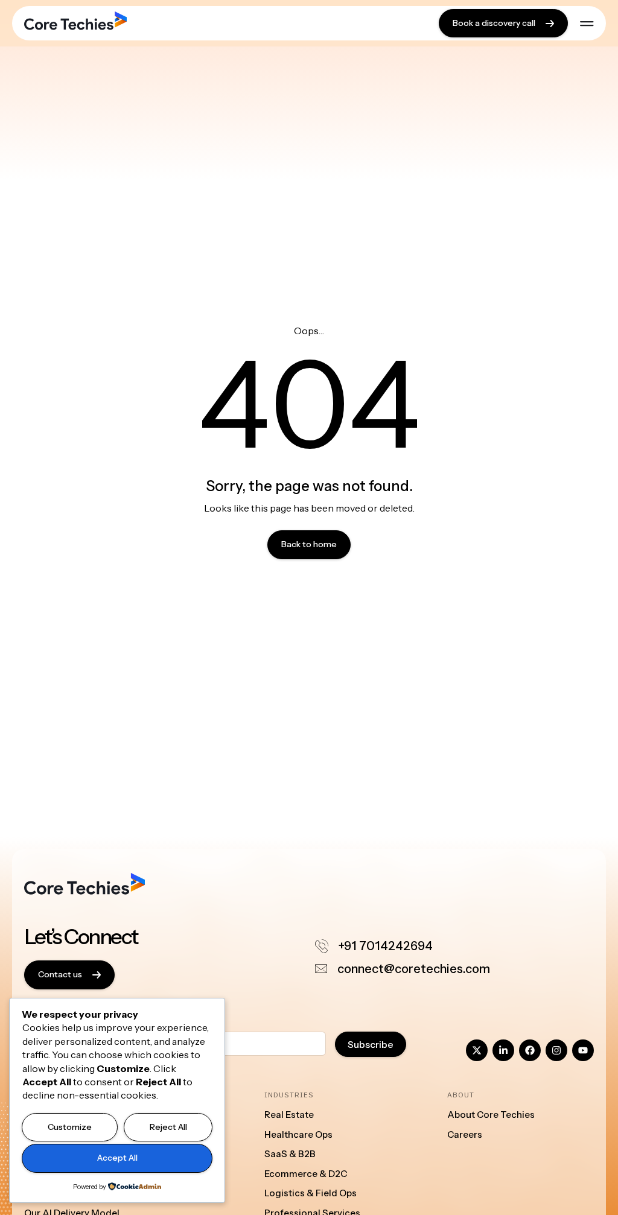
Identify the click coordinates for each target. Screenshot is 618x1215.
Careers (464, 1134)
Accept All (117, 1157)
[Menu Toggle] (587, 23)
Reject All (168, 1126)
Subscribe (370, 1044)
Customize (70, 1126)
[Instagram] (556, 1050)
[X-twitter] (477, 1050)
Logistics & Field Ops (310, 1193)
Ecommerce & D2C (305, 1173)
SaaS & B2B (290, 1153)
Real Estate (289, 1114)
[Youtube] (583, 1050)
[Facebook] (530, 1050)
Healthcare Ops (298, 1134)
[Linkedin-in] (503, 1050)
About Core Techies (491, 1114)
